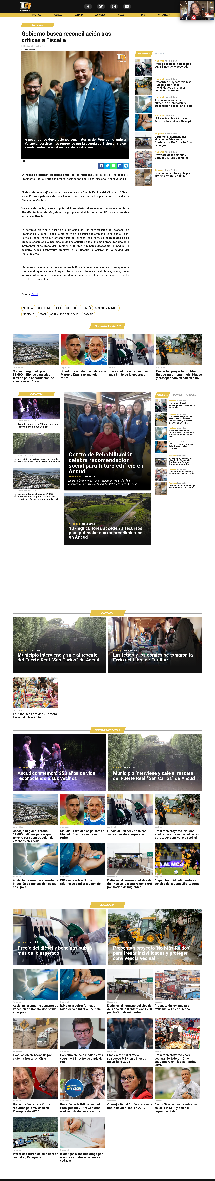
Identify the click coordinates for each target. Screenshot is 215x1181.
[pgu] (83, 1098)
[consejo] (130, 1098)
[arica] (130, 874)
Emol (34, 294)
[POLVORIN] (36, 454)
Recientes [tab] (144, 53)
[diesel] (143, 76)
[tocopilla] (143, 185)
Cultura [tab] (159, 53)
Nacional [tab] (162, 395)
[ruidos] (143, 94)
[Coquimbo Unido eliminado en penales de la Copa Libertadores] (177, 874)
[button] (29, 308)
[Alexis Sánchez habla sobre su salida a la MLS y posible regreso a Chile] (177, 1098)
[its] (143, 112)
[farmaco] (161, 453)
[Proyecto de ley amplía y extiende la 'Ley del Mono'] (143, 167)
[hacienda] (35, 1098)
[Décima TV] (16, 16)
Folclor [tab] (191, 395)
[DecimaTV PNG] (25, 12)
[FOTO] (36, 419)
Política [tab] (176, 395)
